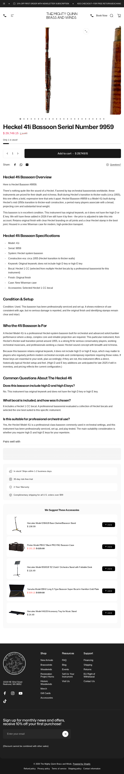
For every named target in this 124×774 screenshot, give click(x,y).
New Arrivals (47, 660)
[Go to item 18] (82, 119)
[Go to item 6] (38, 119)
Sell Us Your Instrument (68, 675)
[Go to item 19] (85, 119)
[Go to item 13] (64, 119)
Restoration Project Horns (47, 675)
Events (65, 669)
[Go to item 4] (31, 119)
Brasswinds (46, 665)
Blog (64, 665)
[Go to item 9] (49, 119)
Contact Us (89, 681)
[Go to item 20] (89, 119)
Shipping (88, 665)
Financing (88, 660)
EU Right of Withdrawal (89, 675)
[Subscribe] (65, 734)
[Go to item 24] (104, 119)
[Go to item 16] (75, 119)
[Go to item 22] (96, 119)
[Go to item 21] (93, 119)
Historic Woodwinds (46, 682)
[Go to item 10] (53, 119)
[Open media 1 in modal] (86, 31)
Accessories (47, 698)
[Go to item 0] (20, 119)
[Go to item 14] (67, 119)
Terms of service (59, 768)
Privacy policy (44, 768)
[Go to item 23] (100, 119)
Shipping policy (75, 768)
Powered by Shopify (81, 764)
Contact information (91, 768)
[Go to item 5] (35, 119)
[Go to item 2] (24, 119)
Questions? (115, 164)
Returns (87, 669)
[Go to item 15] (71, 119)
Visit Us (66, 681)
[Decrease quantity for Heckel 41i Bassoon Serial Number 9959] (6, 153)
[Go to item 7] (42, 119)
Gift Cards (46, 693)
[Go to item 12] (60, 119)
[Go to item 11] (56, 119)
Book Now (101, 15)
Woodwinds (46, 669)
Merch (44, 688)
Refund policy (30, 768)
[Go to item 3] (27, 119)
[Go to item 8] (45, 119)
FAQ (64, 660)
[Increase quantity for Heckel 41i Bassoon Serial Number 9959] (18, 153)
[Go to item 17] (78, 119)
